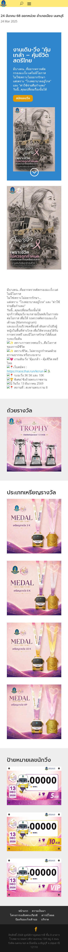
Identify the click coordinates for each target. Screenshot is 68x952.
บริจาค (45, 919)
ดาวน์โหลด (48, 915)
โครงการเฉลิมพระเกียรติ (24, 915)
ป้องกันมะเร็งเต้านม (26, 919)
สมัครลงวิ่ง (23, 98)
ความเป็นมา (39, 911)
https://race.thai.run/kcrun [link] (25, 371)
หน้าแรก (23, 911)
